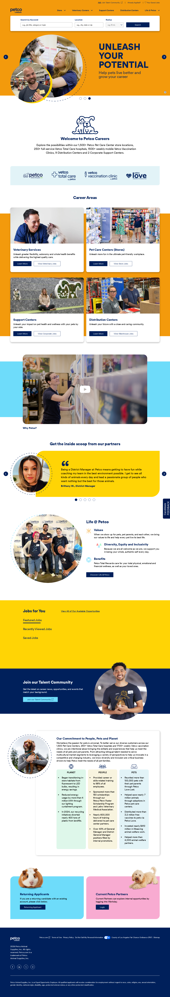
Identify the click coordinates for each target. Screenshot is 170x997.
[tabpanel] (104, 625)
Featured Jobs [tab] (32, 620)
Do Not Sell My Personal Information (89, 937)
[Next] (164, 57)
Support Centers (106, 10)
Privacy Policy (68, 937)
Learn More (24, 264)
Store (59, 10)
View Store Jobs (121, 263)
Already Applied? (134, 2)
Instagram (32, 967)
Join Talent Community (112, 2)
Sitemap (156, 937)
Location (79, 19)
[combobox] (89, 24)
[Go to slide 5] (94, 499)
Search (138, 25)
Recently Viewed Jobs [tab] (37, 629)
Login (102, 907)
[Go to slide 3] (89, 98)
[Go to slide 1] (80, 98)
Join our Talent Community (39, 699)
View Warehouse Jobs (123, 333)
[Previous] (6, 57)
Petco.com (43, 937)
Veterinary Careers (80, 10)
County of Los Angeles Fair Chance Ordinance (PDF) (132, 937)
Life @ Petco (150, 10)
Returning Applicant (32, 907)
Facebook (12, 967)
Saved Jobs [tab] (30, 638)
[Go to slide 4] (89, 499)
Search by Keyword (29, 19)
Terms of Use (57, 937)
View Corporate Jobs (47, 333)
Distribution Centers (129, 10)
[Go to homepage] (16, 10)
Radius (109, 19)
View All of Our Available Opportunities (80, 611)
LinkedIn (19, 967)
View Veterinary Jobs (47, 263)
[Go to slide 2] (85, 98)
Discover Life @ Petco (99, 574)
